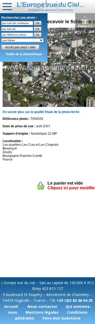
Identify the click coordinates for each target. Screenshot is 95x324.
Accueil (11, 306)
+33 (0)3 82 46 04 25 (75, 300)
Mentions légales (42, 312)
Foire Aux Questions (61, 318)
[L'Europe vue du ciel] (51, 6)
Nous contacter (42, 306)
